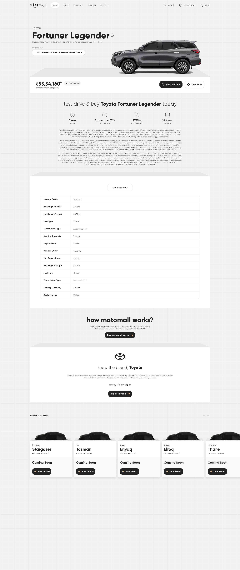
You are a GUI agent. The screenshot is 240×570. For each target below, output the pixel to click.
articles (104, 5)
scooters (78, 5)
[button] (58, 53)
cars (55, 5)
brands (92, 5)
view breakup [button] (74, 83)
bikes (66, 5)
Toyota (36, 27)
